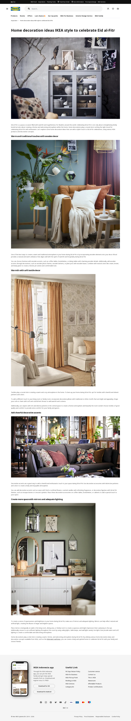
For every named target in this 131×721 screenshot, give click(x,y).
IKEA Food (34, 2)
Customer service (94, 671)
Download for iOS (44, 686)
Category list (70, 687)
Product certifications (95, 687)
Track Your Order (65, 2)
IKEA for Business (66, 16)
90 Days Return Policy (73, 671)
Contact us (91, 674)
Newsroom (92, 681)
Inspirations (41, 2)
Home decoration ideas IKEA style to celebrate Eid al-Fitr (36, 20)
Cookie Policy (116, 716)
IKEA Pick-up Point (72, 678)
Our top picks (53, 16)
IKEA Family (99, 16)
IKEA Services (102, 2)
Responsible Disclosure (103, 716)
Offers (29, 16)
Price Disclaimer (89, 716)
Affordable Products (95, 684)
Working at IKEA (71, 681)
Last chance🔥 (40, 16)
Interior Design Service (84, 16)
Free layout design (90, 2)
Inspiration (14, 20)
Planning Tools (51, 2)
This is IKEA (92, 678)
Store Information (78, 2)
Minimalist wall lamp (53, 639)
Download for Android (44, 692)
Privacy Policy (78, 716)
